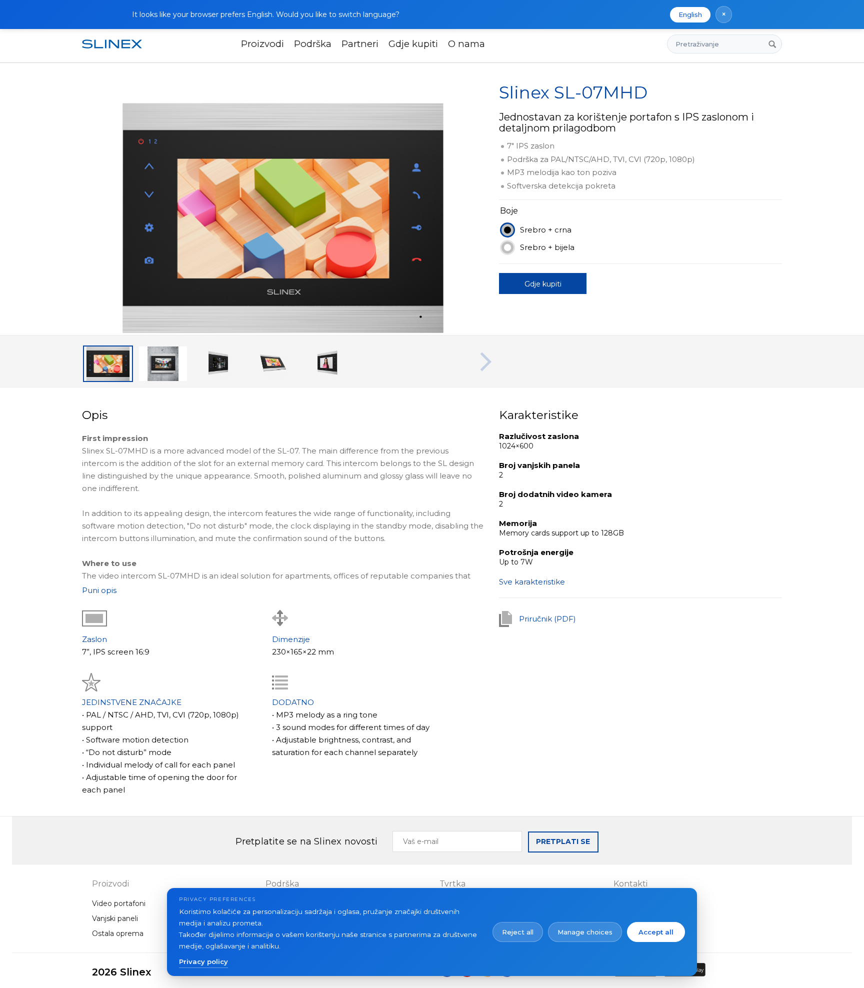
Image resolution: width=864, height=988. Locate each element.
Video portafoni (119, 903)
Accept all (656, 932)
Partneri (360, 44)
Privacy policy (203, 962)
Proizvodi (262, 44)
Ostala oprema (118, 933)
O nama (466, 44)
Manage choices (585, 932)
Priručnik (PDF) (547, 619)
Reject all (518, 932)
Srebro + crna (546, 229)
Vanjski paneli (115, 918)
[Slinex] (118, 44)
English (690, 14)
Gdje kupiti (413, 44)
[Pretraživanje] (772, 44)
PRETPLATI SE (563, 841)
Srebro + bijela (547, 247)
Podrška (313, 44)
